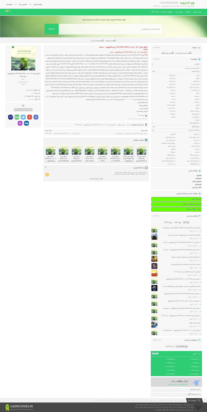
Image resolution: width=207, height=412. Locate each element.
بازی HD (172, 78)
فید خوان (172, 410)
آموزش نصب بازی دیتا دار (192, 68)
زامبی (173, 99)
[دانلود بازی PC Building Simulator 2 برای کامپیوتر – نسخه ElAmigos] (154, 247)
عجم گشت (198, 178)
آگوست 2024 (169, 374)
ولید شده (158, 410)
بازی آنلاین (196, 81)
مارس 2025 (170, 363)
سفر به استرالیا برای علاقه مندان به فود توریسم (185, 264)
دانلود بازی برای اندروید (142, 400)
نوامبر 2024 (194, 370)
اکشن (197, 78)
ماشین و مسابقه (194, 111)
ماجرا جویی (171, 108)
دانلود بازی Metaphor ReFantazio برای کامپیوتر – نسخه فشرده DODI (180, 308)
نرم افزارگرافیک (194, 164)
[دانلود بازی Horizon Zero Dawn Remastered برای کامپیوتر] (154, 298)
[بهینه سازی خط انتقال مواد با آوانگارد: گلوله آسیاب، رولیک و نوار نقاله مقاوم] (154, 232)
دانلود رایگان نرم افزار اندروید (123, 400)
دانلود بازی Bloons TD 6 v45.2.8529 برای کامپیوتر (184, 301)
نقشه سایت (165, 410)
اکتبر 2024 (170, 370)
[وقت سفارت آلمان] (154, 327)
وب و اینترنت (171, 164)
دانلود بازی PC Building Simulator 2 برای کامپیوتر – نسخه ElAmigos (180, 242)
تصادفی (166, 222)
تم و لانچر (196, 143)
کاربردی (197, 149)
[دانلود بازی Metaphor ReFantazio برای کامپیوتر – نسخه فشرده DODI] (154, 313)
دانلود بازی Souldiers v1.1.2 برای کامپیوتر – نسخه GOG (62, 133)
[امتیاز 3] (23, 82)
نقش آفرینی (195, 117)
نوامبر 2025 (194, 359)
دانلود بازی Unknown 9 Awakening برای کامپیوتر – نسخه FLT (181, 316)
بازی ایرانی (172, 81)
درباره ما (9, 4)
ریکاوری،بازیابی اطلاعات (168, 143)
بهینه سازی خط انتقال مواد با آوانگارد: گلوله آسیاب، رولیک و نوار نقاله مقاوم (180, 228)
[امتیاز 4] (25, 82)
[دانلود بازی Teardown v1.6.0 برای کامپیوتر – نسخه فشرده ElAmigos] (154, 334)
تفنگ (197, 93)
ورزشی (197, 119)
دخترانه (173, 96)
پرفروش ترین (180, 346)
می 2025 (195, 363)
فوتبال (197, 108)
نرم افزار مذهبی (170, 158)
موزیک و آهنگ (171, 155)
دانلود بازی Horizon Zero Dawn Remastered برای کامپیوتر (182, 294)
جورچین (197, 96)
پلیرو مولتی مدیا (170, 140)
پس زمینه (196, 140)
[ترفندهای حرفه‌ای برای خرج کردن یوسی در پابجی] (154, 261)
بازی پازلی (172, 84)
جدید (185, 222)
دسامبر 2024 (169, 366)
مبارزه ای (172, 111)
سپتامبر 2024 (193, 374)
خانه (128, 125)
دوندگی (197, 99)
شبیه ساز (172, 102)
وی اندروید (197, 12)
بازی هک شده (195, 90)
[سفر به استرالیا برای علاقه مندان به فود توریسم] (154, 269)
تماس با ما (23, 4)
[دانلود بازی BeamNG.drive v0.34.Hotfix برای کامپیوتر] (154, 283)
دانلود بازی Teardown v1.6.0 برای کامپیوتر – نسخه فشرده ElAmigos (180, 330)
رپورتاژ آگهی (195, 126)
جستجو (52, 28)
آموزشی (197, 64)
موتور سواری (195, 114)
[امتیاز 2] (21, 82)
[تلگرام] (10, 11)
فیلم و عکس (171, 146)
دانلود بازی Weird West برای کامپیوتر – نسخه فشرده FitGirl (130, 133)
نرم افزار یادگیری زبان (193, 161)
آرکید (197, 75)
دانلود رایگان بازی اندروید (161, 400)
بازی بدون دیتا (195, 84)
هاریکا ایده (198, 184)
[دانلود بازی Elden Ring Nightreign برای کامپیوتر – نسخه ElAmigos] (154, 254)
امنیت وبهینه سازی (194, 137)
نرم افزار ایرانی (194, 158)
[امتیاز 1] (19, 82)
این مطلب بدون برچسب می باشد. (137, 118)
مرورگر (173, 152)
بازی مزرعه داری (194, 87)
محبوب (176, 222)
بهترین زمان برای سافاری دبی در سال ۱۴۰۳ (187, 272)
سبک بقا (196, 102)
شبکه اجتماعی (195, 146)
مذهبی (197, 152)
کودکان (173, 149)
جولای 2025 (170, 359)
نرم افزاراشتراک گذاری (168, 161)
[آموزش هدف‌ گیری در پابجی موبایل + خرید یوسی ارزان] (154, 239)
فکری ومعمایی (171, 105)
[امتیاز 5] (27, 82)
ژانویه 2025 (194, 366)
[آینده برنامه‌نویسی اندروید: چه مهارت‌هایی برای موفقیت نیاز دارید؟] (154, 291)
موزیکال (172, 114)
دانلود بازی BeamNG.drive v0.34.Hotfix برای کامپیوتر (183, 279)
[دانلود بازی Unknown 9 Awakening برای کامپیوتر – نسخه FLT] (154, 320)
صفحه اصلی (37, 4)
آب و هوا (196, 134)
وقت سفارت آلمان (194, 323)
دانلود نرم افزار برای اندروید (102, 400)
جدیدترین (169, 346)
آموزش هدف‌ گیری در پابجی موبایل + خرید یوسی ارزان (184, 235)
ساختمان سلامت (196, 181)
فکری (197, 105)
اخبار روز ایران (196, 187)
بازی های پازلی (171, 87)
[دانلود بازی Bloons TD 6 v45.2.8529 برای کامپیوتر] (154, 305)
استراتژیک (172, 75)
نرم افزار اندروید (194, 130)
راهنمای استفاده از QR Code (162, 12)
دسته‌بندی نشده (194, 123)
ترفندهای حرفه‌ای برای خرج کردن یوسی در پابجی (185, 257)
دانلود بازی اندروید (179, 400)
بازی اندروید (29, 90)
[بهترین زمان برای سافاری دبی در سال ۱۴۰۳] (154, 276)
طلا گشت (198, 175)
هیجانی (173, 117)
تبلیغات (188, 12)
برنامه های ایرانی (170, 137)
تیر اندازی (172, 93)
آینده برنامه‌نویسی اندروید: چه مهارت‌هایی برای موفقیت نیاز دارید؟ (180, 286)
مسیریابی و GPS (194, 155)
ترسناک (173, 90)
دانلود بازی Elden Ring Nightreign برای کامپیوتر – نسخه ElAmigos (180, 250)
